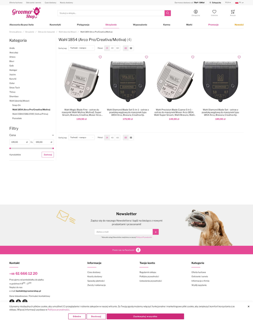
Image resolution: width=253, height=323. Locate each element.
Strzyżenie (111, 24)
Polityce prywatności (58, 309)
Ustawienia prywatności (151, 281)
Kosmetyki (55, 24)
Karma (166, 24)
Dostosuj (96, 316)
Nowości (239, 24)
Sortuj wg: (63, 48)
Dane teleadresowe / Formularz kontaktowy (29, 296)
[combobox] (114, 13)
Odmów (77, 316)
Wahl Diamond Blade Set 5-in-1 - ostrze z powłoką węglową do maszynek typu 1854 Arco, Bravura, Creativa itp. (128, 112)
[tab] (31, 135)
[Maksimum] (53, 148)
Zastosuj (48, 154)
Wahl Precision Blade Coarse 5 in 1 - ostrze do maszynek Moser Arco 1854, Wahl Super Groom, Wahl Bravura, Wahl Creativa (174, 112)
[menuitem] (107, 48)
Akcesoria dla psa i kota (21, 24)
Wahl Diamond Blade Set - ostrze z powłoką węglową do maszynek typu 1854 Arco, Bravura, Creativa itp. (220, 112)
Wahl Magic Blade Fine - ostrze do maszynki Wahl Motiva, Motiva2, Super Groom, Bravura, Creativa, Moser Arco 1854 (81, 112)
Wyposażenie (140, 24)
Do (31, 142)
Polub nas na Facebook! (123, 250)
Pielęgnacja (83, 24)
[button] (228, 2)
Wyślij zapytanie (199, 285)
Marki (189, 24)
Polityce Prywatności (144, 237)
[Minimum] (10, 148)
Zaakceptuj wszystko (145, 316)
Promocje (213, 24)
